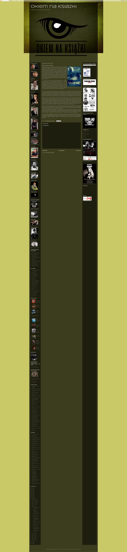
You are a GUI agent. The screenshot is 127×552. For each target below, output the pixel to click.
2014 (32, 543)
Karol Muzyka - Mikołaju (36, 458)
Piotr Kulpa (33, 278)
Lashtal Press (86, 134)
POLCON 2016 (34, 430)
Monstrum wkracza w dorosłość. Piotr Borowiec (35, 403)
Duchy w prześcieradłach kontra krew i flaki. (36, 395)
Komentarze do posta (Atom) (50, 152)
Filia (84, 132)
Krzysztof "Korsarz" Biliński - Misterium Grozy (35, 265)
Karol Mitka (34, 286)
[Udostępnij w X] (58, 121)
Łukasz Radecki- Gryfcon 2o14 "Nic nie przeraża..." (35, 283)
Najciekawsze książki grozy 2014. (38, 306)
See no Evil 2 (34, 382)
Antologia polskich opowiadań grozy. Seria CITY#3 (36, 528)
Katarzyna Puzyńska (35, 367)
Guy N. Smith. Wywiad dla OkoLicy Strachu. (36, 508)
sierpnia (34, 504)
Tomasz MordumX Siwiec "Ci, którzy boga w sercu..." (36, 483)
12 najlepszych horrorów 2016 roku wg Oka (38, 326)
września (34, 503)
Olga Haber (34, 279)
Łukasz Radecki (34, 292)
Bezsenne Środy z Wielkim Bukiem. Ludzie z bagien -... (36, 519)
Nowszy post (44, 150)
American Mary (34, 381)
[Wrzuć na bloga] (57, 121)
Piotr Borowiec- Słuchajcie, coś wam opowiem (35, 452)
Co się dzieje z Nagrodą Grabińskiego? (35, 511)
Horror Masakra (86, 133)
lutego (34, 538)
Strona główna (61, 150)
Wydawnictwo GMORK (35, 253)
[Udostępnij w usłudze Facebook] (59, 121)
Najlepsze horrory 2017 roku (38, 336)
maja (34, 534)
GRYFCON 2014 (34, 413)
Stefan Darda (34, 294)
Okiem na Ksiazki (54, 7)
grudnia (34, 499)
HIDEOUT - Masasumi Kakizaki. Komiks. (36, 522)
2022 (32, 489)
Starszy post (78, 150)
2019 (32, 493)
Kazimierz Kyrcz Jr (35, 285)
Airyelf (68, 549)
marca (34, 537)
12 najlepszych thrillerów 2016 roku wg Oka (38, 302)
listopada (34, 500)
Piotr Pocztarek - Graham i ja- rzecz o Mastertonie (35, 412)
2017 (32, 496)
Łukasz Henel (34, 293)
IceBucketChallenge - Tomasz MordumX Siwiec (35, 316)
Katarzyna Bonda (35, 366)
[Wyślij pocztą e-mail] (56, 121)
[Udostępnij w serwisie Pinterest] (60, 121)
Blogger (79, 549)
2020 (32, 492)
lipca (34, 506)
